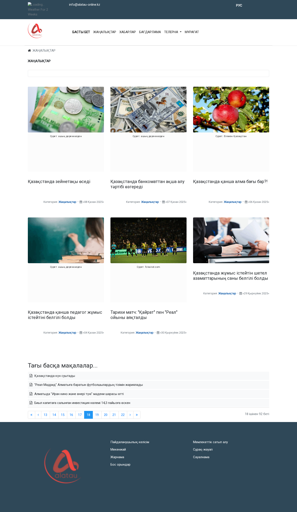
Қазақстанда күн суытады (54, 376)
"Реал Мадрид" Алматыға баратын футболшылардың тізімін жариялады (88, 385)
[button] (173, 32)
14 (54, 415)
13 (45, 415)
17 (80, 415)
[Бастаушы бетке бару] (31, 415)
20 (105, 415)
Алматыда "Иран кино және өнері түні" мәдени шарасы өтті (78, 394)
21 (114, 415)
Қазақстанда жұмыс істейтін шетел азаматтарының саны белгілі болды (230, 275)
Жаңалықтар (67, 201)
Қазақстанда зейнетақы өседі (59, 181)
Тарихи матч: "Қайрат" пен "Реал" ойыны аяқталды (143, 315)
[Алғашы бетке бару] (130, 415)
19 (97, 415)
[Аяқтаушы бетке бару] (137, 415)
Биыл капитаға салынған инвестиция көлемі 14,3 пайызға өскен (81, 403)
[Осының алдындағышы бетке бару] (38, 415)
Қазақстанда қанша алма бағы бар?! (230, 181)
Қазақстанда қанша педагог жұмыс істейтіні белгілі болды (65, 315)
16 (71, 415)
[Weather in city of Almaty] (41, 4)
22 (123, 415)
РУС (239, 5)
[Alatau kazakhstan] (35, 30)
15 (62, 415)
